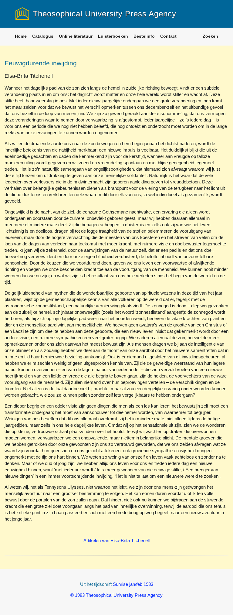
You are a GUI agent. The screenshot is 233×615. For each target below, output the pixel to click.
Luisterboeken (113, 36)
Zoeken (210, 36)
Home (21, 36)
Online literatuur (76, 36)
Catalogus (42, 36)
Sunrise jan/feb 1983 (133, 584)
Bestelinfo (144, 36)
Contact (168, 36)
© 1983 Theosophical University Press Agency (116, 595)
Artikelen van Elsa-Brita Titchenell (116, 540)
